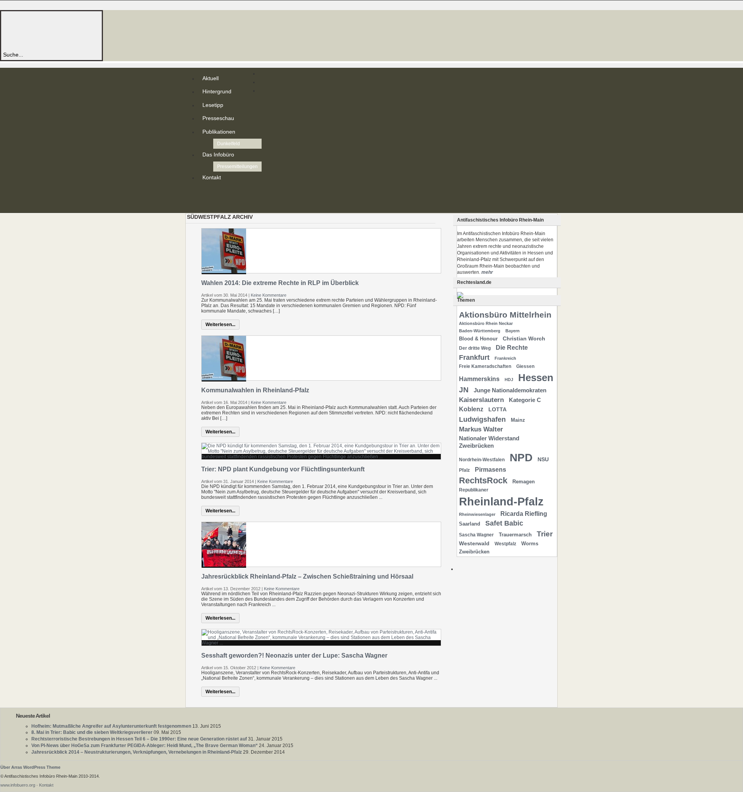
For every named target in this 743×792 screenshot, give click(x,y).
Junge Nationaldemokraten (510, 390)
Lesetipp (212, 105)
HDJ (509, 379)
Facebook (204, 205)
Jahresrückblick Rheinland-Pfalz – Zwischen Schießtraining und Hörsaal (307, 576)
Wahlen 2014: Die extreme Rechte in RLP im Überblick (280, 283)
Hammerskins (479, 379)
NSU (543, 459)
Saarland (469, 524)
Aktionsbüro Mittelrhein (505, 314)
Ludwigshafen (482, 419)
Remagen (523, 481)
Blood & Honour (478, 339)
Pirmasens (490, 469)
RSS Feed (204, 193)
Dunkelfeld (228, 143)
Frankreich (505, 358)
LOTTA (497, 409)
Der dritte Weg (475, 348)
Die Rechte (512, 347)
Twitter (204, 199)
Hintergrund (216, 91)
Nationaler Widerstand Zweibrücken (489, 442)
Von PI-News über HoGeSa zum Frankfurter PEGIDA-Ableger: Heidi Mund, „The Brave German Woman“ (144, 745)
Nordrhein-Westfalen (482, 459)
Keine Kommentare (268, 295)
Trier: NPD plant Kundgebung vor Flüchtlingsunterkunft (283, 469)
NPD (521, 458)
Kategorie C (525, 400)
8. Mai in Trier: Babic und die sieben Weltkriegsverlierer (91, 732)
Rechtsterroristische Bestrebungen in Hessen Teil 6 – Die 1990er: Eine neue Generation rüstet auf (139, 739)
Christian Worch (524, 338)
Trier (545, 534)
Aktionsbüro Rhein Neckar (486, 323)
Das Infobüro (218, 154)
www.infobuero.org (17, 785)
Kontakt (211, 177)
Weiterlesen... (220, 324)
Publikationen (218, 132)
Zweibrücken (474, 552)
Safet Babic (504, 523)
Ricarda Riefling (523, 513)
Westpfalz (505, 543)
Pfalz (464, 470)
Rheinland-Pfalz (501, 501)
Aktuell (210, 78)
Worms (529, 543)
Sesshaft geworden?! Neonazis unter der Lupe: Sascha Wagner (294, 655)
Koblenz (471, 409)
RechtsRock (483, 480)
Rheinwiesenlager (477, 514)
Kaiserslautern (481, 400)
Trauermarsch (515, 535)
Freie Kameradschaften (485, 366)
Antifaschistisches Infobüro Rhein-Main (107, 31)
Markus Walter (481, 429)
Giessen (525, 366)
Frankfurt (474, 357)
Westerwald (474, 543)
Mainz (518, 420)
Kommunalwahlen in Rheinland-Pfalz (255, 390)
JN (464, 390)
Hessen (535, 377)
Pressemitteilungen (237, 166)
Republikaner (473, 490)
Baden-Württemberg (479, 330)
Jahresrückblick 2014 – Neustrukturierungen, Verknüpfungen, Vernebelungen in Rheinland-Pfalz (136, 752)
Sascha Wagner (476, 535)
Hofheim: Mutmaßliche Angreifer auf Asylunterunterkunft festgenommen (111, 726)
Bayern (512, 330)
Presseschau (218, 118)
